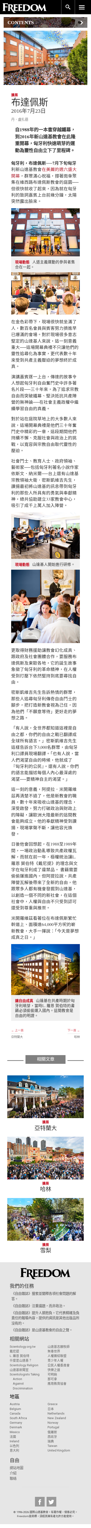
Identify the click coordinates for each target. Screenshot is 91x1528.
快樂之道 (54, 1370)
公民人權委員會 (59, 1365)
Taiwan (52, 1446)
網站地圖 (16, 1468)
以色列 (14, 1446)
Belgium (15, 1409)
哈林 (77, 1037)
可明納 (52, 1374)
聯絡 (13, 1479)
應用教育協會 (57, 1383)
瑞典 (51, 1441)
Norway (53, 1422)
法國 (13, 1436)
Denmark (16, 1427)
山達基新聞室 (19, 1370)
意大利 (14, 1450)
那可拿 (52, 1379)
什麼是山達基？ (21, 1360)
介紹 (13, 1473)
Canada (15, 1413)
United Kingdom (59, 1450)
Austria (15, 1404)
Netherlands (56, 1413)
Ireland (14, 1441)
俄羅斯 (52, 1432)
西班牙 (52, 1436)
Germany (16, 1422)
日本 (51, 1409)
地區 (14, 1397)
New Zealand (57, 1418)
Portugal (53, 1427)
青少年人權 (55, 1360)
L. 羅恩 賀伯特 (19, 1356)
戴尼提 (14, 1351)
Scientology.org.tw (23, 1346)
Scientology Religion (24, 1365)
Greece (53, 1404)
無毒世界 (54, 1351)
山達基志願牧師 (59, 1346)
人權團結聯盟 (57, 1356)
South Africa (18, 1418)
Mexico (15, 1432)
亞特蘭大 (17, 1037)
